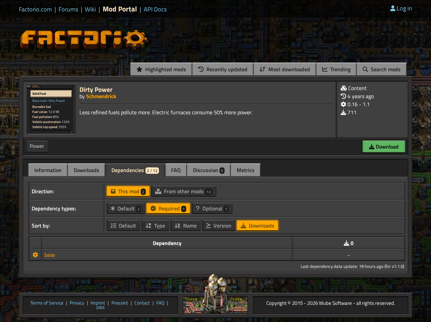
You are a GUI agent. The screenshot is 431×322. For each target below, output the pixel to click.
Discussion (208, 170)
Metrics (246, 170)
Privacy (77, 303)
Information (48, 170)
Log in (404, 8)
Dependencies (134, 170)
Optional (214, 208)
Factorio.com (35, 9)
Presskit (119, 303)
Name (189, 226)
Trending (340, 69)
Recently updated (226, 69)
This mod (130, 191)
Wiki (90, 9)
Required (171, 208)
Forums (68, 9)
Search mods (385, 69)
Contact (142, 303)
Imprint (98, 303)
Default (128, 208)
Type (159, 226)
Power (37, 146)
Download (386, 147)
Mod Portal (120, 8)
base (49, 255)
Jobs (100, 307)
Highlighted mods (165, 69)
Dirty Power (95, 89)
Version (221, 226)
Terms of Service (46, 303)
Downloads (86, 170)
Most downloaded (288, 69)
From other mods (187, 191)
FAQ (176, 170)
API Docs (155, 9)
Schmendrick (101, 96)
